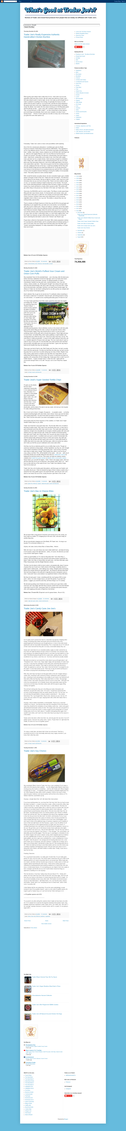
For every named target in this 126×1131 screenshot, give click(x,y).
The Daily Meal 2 (29, 1079)
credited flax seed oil (59, 454)
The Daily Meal (29, 1077)
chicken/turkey (31, 263)
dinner (29, 916)
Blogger (66, 1119)
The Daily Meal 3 (29, 1082)
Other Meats (79, 102)
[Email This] (52, 261)
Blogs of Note (28, 1103)
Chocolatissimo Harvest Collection (42, 995)
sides (37, 601)
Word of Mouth (28, 1114)
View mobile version (46, 923)
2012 (77, 206)
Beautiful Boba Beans (30, 1063)
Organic (78, 100)
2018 (77, 193)
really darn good (45, 483)
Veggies (78, 119)
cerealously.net (30, 1057)
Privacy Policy (79, 37)
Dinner (77, 85)
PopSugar (27, 1096)
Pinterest (68, 1082)
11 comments (46, 598)
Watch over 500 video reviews (82, 44)
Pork (77, 106)
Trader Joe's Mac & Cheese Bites (38, 491)
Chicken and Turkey (81, 79)
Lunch (77, 96)
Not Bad (78, 58)
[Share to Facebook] (58, 261)
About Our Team (80, 35)
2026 (77, 176)
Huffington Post (29, 1086)
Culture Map (28, 1109)
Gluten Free (79, 91)
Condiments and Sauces (82, 81)
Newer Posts (27, 920)
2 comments (44, 370)
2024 (77, 180)
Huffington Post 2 (29, 1088)
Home (46, 920)
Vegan (77, 115)
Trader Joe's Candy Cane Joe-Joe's (39, 608)
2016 (77, 197)
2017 (77, 195)
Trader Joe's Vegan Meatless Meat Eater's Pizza (46, 986)
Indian (77, 127)
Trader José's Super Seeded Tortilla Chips (42, 380)
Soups (77, 113)
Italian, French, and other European (85, 129)
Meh (77, 60)
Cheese (78, 78)
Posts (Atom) (34, 927)
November (80, 230)
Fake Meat (78, 87)
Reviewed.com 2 (29, 1099)
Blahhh (78, 63)
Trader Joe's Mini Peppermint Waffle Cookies (45, 1004)
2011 (77, 208)
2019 (77, 191)
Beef (77, 72)
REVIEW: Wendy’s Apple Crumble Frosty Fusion (36, 1046)
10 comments (44, 261)
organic (39, 483)
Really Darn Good (80, 56)
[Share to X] (56, 261)
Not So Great (79, 61)
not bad (50, 263)
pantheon (43, 916)
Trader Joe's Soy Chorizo (35, 751)
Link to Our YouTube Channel (83, 31)
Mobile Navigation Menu (82, 33)
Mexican (40, 263)
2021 (77, 187)
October (79, 232)
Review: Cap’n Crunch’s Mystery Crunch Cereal (36, 1058)
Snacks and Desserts (81, 111)
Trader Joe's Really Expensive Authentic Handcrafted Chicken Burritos (42, 35)
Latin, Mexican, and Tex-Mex (83, 131)
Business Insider (29, 1092)
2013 (77, 204)
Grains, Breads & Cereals (82, 93)
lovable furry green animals (38, 458)
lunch (36, 263)
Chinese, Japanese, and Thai (83, 126)
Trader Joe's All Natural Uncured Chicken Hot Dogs (47, 1014)
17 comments (44, 914)
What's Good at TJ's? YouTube (34, 1050)
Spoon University (29, 1101)
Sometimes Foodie (31, 1062)
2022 (77, 184)
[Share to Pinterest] (60, 261)
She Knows (28, 1112)
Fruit (77, 89)
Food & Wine (28, 1075)
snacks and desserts (36, 372)
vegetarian (47, 916)
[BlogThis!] (54, 261)
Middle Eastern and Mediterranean (84, 133)
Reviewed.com (29, 1097)
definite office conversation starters (57, 458)
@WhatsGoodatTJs (71, 1075)
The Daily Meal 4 (29, 1084)
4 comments (43, 741)
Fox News (27, 1090)
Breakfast (78, 76)
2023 (77, 182)
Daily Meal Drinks (29, 1081)
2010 (77, 210)
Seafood (78, 108)
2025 (77, 178)
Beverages (78, 74)
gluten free (30, 483)
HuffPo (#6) (28, 1105)
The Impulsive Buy (30, 1045)
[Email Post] (49, 261)
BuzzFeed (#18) (29, 1107)
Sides (77, 109)
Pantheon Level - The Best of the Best (85, 54)
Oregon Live (28, 1111)
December (80, 212)
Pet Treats (78, 104)
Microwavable (79, 98)
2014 (77, 202)
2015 (77, 200)
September (80, 235)
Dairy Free (78, 83)
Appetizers (78, 70)
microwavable (45, 263)
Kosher (78, 94)
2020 (77, 189)
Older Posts (66, 920)
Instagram (68, 1088)
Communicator (29, 1094)
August (79, 237)
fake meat (33, 916)
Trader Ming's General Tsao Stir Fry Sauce (44, 977)
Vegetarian (78, 117)
